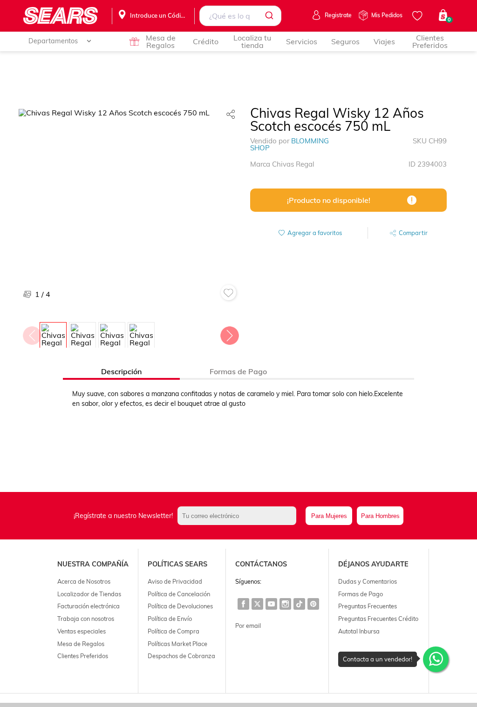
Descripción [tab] (121, 371)
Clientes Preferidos (430, 41)
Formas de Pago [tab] (238, 371)
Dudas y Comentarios (367, 581)
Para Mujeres (329, 515)
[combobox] (240, 16)
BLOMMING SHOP (289, 144)
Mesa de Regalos (161, 41)
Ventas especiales (81, 631)
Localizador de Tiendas (89, 594)
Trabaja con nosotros (85, 618)
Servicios (301, 41)
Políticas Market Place (177, 643)
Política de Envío (170, 618)
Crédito (205, 41)
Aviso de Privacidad (175, 581)
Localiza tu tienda (252, 41)
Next (229, 333)
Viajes (384, 41)
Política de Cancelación (179, 594)
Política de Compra (173, 631)
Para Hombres (380, 515)
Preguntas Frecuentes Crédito (378, 618)
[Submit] (271, 16)
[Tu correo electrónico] (239, 515)
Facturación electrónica (88, 606)
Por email (248, 625)
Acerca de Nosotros (83, 581)
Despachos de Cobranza (181, 656)
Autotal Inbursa (359, 631)
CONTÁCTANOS (261, 564)
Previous (31, 333)
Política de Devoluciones (180, 606)
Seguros (345, 41)
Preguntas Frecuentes (367, 606)
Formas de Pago (360, 594)
